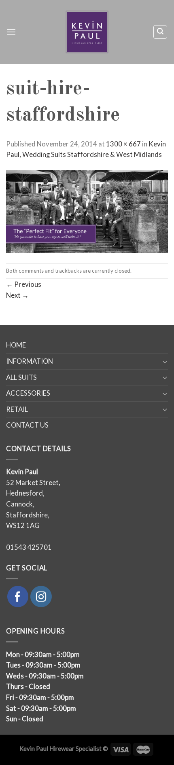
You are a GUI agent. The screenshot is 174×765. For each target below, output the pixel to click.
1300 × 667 (123, 144)
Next (17, 295)
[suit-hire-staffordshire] (87, 211)
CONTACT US (27, 425)
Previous (23, 284)
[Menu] (11, 32)
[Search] (160, 31)
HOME (16, 345)
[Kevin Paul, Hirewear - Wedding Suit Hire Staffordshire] (87, 32)
